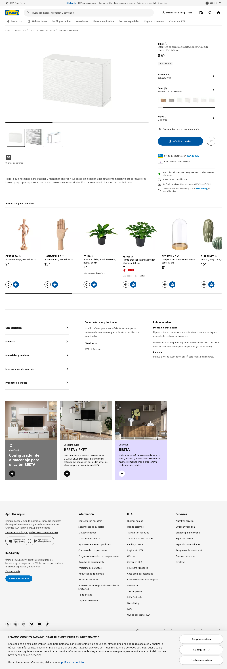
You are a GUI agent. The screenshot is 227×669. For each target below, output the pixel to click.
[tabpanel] (153, 343)
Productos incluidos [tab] (16, 382)
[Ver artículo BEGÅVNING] (180, 234)
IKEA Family (71, 3)
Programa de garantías (90, 567)
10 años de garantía (14, 163)
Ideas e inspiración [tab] (103, 21)
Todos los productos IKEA (140, 538)
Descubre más (12, 571)
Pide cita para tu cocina (124, 3)
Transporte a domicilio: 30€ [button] (175, 179)
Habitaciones (20, 30)
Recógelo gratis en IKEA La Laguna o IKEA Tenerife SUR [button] (187, 184)
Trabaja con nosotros (138, 532)
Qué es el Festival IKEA (138, 614)
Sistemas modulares (68, 30)
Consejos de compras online (92, 550)
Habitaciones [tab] (39, 21)
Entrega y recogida (185, 526)
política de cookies (73, 662)
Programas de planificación (189, 550)
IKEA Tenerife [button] (16, 3)
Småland (180, 561)
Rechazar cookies (201, 660)
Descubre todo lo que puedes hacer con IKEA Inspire (31, 532)
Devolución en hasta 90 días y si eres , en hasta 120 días (186, 189)
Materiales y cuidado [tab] (17, 355)
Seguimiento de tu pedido (91, 526)
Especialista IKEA (184, 538)
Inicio (7, 30)
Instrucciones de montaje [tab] (19, 369)
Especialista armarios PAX (189, 544)
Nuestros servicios (185, 520)
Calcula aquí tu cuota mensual (177, 161)
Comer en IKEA (105, 3)
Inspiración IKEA (135, 550)
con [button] (181, 155)
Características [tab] (14, 327)
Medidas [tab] (10, 341)
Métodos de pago (87, 532)
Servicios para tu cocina (188, 532)
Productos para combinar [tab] (20, 203)
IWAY (129, 608)
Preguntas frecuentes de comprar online (98, 556)
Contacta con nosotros (90, 520)
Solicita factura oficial (89, 538)
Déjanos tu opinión (88, 600)
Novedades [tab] (82, 21)
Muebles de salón (47, 30)
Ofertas (131, 556)
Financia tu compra (185, 556)
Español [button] (213, 3)
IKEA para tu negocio (87, 3)
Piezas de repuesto (88, 579)
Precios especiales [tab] (129, 21)
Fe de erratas (85, 594)
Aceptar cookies (201, 639)
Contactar (162, 3)
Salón (32, 30)
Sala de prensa (134, 591)
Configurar (199, 649)
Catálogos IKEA (135, 544)
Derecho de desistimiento (91, 561)
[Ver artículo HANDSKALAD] (62, 234)
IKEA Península (134, 597)
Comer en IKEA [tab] (177, 21)
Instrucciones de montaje (91, 573)
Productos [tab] (16, 21)
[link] (163, 100)
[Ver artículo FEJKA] (102, 234)
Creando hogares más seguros (142, 579)
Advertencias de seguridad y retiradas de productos (98, 587)
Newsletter (133, 585)
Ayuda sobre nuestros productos (94, 544)
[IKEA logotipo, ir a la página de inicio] (12, 13)
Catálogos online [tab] (61, 21)
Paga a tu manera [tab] (154, 21)
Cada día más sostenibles (140, 573)
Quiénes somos (135, 520)
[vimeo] (31, 624)
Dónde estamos (135, 526)
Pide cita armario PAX (146, 3)
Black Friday (133, 603)
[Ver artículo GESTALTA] (23, 234)
